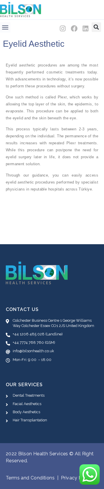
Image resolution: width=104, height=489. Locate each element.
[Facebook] (74, 28)
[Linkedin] (85, 28)
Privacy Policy (76, 478)
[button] (5, 27)
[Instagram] (63, 28)
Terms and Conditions (30, 478)
